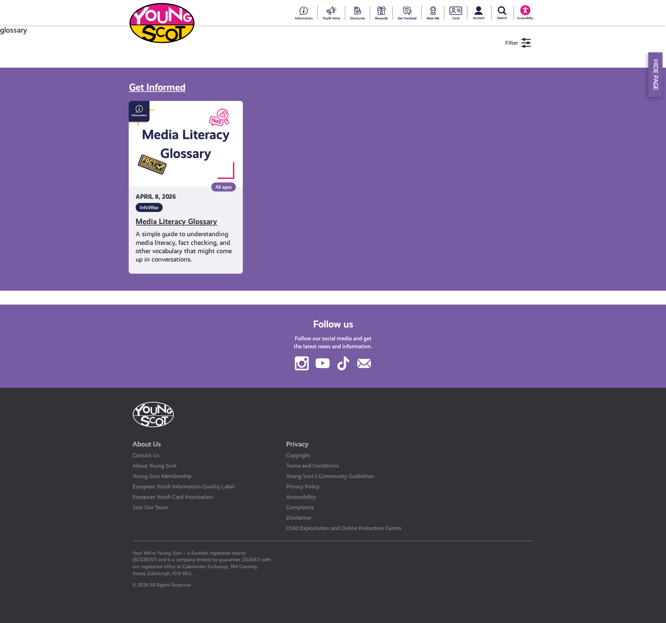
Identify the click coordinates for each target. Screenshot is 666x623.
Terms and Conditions (312, 465)
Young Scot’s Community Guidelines (330, 476)
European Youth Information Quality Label (183, 486)
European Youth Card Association (173, 497)
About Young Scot (155, 465)
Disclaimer (298, 517)
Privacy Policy (302, 486)
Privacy (297, 444)
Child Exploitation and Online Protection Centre (343, 528)
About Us (147, 444)
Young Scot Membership (162, 476)
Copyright (298, 455)
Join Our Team (150, 507)
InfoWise (149, 207)
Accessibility (301, 497)
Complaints (300, 507)
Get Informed (157, 87)
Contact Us (146, 455)
